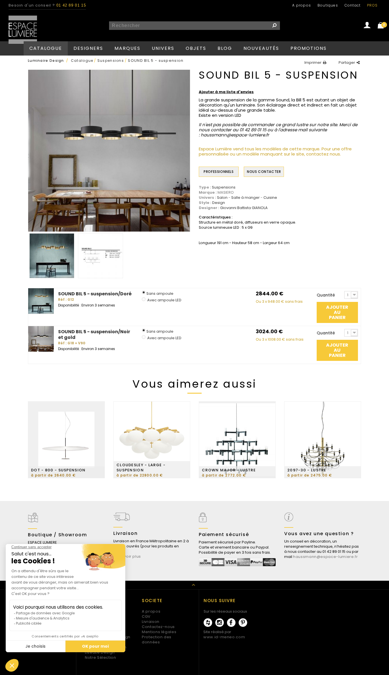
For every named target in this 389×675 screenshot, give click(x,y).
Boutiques (328, 5)
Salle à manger (245, 197)
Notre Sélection (100, 657)
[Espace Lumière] (23, 29)
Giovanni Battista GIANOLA (244, 207)
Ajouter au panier (337, 312)
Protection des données (156, 639)
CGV (146, 616)
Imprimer (313, 62)
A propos (301, 5)
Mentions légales (159, 632)
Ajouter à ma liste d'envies (226, 92)
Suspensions (224, 187)
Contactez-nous (158, 626)
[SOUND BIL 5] (52, 256)
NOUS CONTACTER (264, 171)
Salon (222, 197)
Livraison (150, 621)
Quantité (326, 295)
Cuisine (270, 197)
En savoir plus (127, 556)
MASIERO (226, 192)
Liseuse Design (100, 652)
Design (218, 202)
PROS (372, 5)
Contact (353, 5)
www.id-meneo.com (224, 637)
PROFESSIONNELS (219, 171)
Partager (347, 62)
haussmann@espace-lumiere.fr (325, 556)
